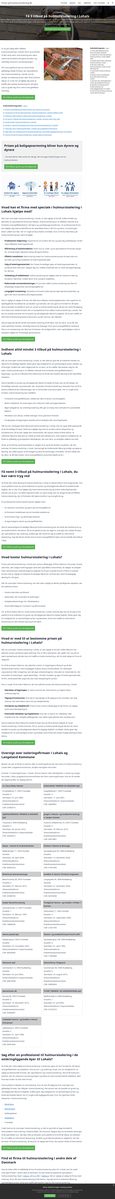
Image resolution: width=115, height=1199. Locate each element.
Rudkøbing (9, 1118)
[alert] (57, 1191)
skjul (25, 106)
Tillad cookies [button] (50, 1195)
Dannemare (10, 1108)
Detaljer (76, 1192)
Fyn (79, 3)
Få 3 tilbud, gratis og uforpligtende (57, 29)
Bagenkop (9, 1104)
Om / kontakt (99, 3)
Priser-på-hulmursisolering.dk (16, 2)
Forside (64, 3)
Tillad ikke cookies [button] (63, 1195)
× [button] (113, 1185)
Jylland (72, 3)
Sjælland (87, 3)
